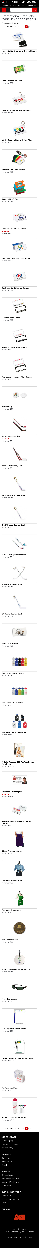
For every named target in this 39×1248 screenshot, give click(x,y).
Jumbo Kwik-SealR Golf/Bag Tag (16, 969)
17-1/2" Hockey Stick (11, 436)
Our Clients (6, 1186)
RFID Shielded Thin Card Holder (16, 258)
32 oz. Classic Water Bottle (14, 1118)
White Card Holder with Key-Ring (17, 140)
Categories (6, 1158)
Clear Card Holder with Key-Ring (16, 110)
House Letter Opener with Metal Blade (19, 51)
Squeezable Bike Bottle (12, 703)
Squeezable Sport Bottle (13, 673)
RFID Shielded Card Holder (14, 229)
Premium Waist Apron (12, 881)
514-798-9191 (29, 2)
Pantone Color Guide (10, 1179)
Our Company (7, 1141)
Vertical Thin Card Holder (13, 170)
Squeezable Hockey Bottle (14, 732)
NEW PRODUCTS (9, 5)
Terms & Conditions (9, 1144)
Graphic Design (8, 1175)
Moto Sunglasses (9, 999)
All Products (7, 1161)
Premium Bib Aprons (11, 910)
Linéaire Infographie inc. (19, 1229)
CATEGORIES (22, 5)
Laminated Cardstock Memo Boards (18, 1058)
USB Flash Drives (25, 1237)
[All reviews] (5, 232)
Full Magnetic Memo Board (14, 1029)
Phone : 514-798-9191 (10, 1199)
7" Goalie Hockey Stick (12, 614)
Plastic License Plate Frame (14, 347)
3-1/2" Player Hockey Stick (13, 525)
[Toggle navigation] (4, 10)
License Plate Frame (11, 318)
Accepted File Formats (11, 1182)
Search (4, 1165)
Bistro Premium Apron (12, 851)
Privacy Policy (7, 1148)
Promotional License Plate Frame (17, 377)
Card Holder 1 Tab (10, 199)
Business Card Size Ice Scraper (16, 288)
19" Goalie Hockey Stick (12, 466)
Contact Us (6, 1196)
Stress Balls (12, 1237)
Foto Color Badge (10, 644)
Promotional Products (11, 23)
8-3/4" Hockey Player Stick (14, 555)
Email (4, 1203)
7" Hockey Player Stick (12, 584)
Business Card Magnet (12, 792)
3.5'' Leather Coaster (11, 940)
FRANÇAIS (32, 5)
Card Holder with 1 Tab (12, 81)
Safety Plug (7, 407)
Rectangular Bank (10, 1088)
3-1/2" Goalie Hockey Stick (13, 495)
